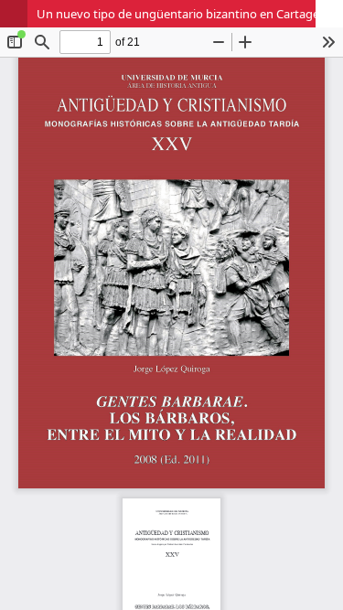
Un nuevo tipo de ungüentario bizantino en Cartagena (185, 13)
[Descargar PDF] (329, 13)
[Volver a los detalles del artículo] (13, 13)
